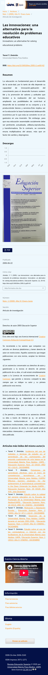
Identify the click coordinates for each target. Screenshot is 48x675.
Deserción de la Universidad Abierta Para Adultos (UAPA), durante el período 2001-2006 (26, 518)
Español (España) (12, 628)
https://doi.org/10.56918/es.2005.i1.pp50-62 (25, 65)
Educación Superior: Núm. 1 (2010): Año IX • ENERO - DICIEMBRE (26, 524)
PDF (8, 250)
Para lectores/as (11, 599)
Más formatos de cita (13, 288)
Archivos (13, 11)
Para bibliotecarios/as (13, 607)
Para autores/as (11, 603)
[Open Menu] (2, 2)
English (8, 624)
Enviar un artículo (20, 641)
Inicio (5, 11)
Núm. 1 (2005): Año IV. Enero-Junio (16, 14)
